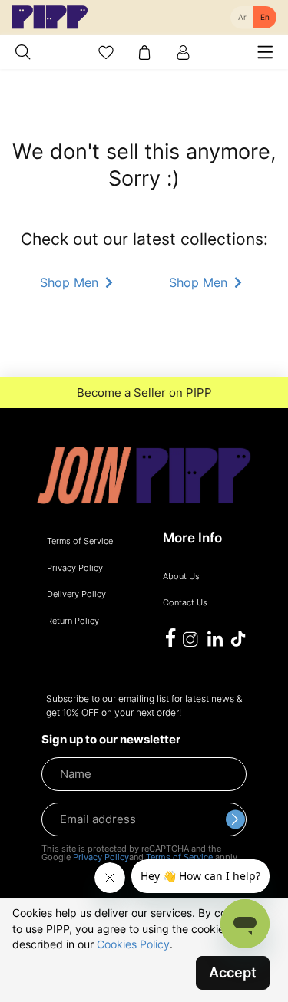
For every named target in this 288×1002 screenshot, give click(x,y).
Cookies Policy (133, 944)
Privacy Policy (101, 857)
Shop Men (71, 282)
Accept (233, 972)
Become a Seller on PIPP (144, 393)
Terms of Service (179, 857)
